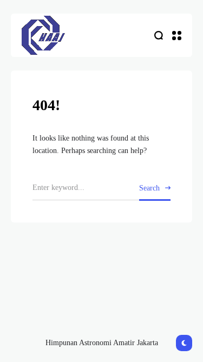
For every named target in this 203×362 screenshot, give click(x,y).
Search (149, 188)
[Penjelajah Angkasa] (43, 35)
